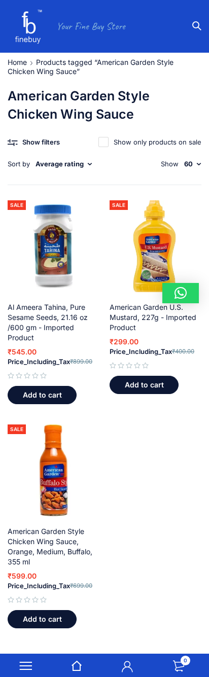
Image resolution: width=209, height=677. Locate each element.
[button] (42, 395)
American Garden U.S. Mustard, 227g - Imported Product (153, 317)
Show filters (41, 142)
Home (17, 62)
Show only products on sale (157, 142)
